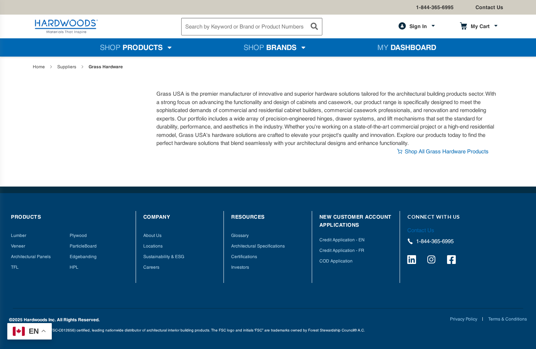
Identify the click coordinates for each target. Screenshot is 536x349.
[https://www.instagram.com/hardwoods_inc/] (432, 260)
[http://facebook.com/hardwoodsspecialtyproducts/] (452, 260)
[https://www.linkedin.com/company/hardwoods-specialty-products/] (412, 260)
